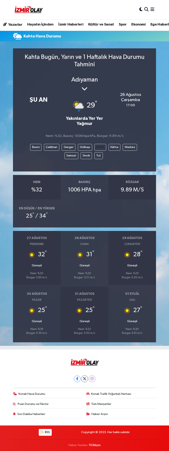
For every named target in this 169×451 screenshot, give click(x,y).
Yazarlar (15, 25)
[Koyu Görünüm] (141, 9)
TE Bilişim (95, 445)
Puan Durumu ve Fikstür (33, 404)
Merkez (130, 147)
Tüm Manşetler (101, 404)
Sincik (86, 155)
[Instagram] (92, 378)
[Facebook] (77, 378)
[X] (84, 378)
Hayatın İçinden (40, 24)
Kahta (100, 147)
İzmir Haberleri (70, 24)
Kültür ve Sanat (101, 24)
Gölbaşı (85, 147)
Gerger (69, 147)
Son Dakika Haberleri (31, 414)
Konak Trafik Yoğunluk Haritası (111, 393)
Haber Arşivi (100, 414)
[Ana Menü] (152, 9)
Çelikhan (51, 147)
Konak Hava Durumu (32, 393)
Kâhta (114, 147)
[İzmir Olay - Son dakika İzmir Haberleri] (28, 10)
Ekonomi (138, 24)
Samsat (71, 155)
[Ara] (146, 9)
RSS (47, 432)
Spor (123, 24)
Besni (36, 147)
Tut (98, 155)
